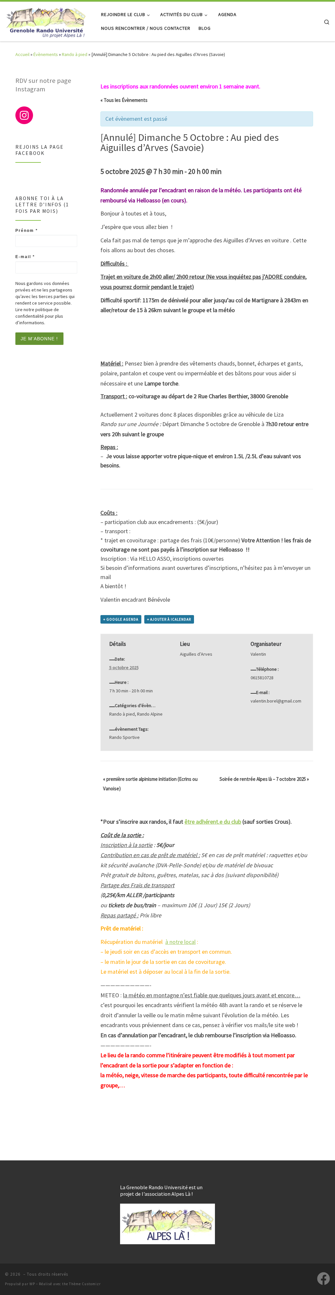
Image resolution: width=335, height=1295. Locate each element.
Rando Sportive (124, 737)
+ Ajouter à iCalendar (169, 619)
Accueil (22, 54)
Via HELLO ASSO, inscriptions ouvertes (177, 558)
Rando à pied (74, 54)
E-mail (25, 256)
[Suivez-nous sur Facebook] (323, 1278)
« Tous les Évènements (124, 100)
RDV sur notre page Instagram (43, 84)
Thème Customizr (85, 1284)
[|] (46, 20)
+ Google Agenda (120, 619)
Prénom (26, 230)
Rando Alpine (150, 714)
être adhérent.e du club (213, 821)
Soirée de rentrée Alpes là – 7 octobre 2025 (264, 779)
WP (32, 1284)
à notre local (180, 942)
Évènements (45, 54)
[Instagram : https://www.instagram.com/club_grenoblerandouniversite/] (24, 115)
